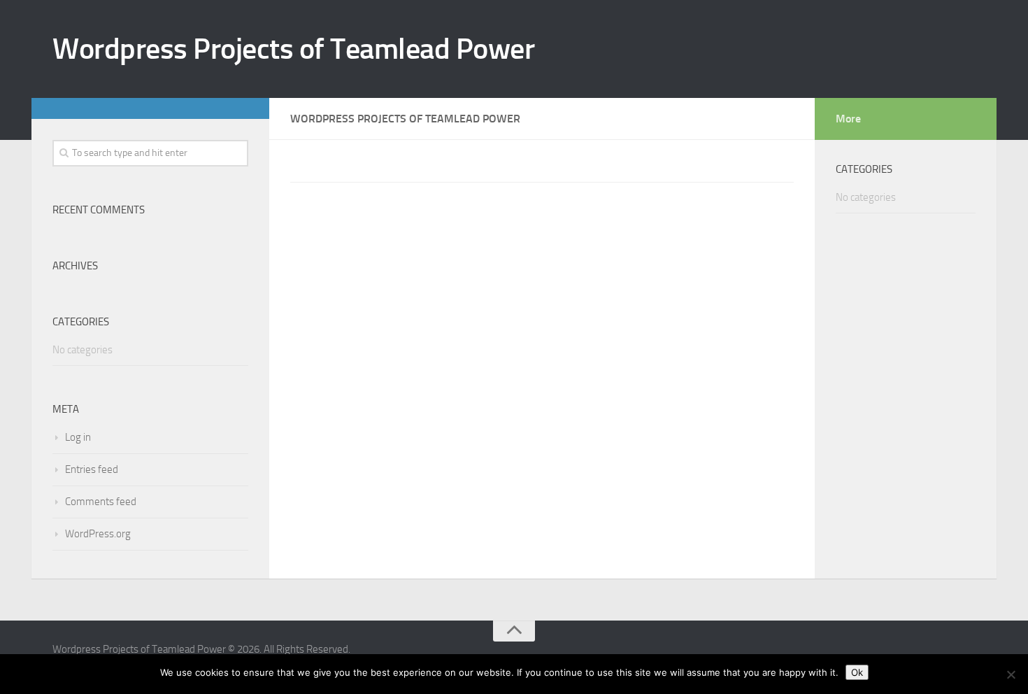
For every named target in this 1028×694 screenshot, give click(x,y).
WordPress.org (98, 533)
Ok (857, 672)
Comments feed (100, 501)
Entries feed (91, 469)
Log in (78, 437)
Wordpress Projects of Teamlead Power (293, 48)
